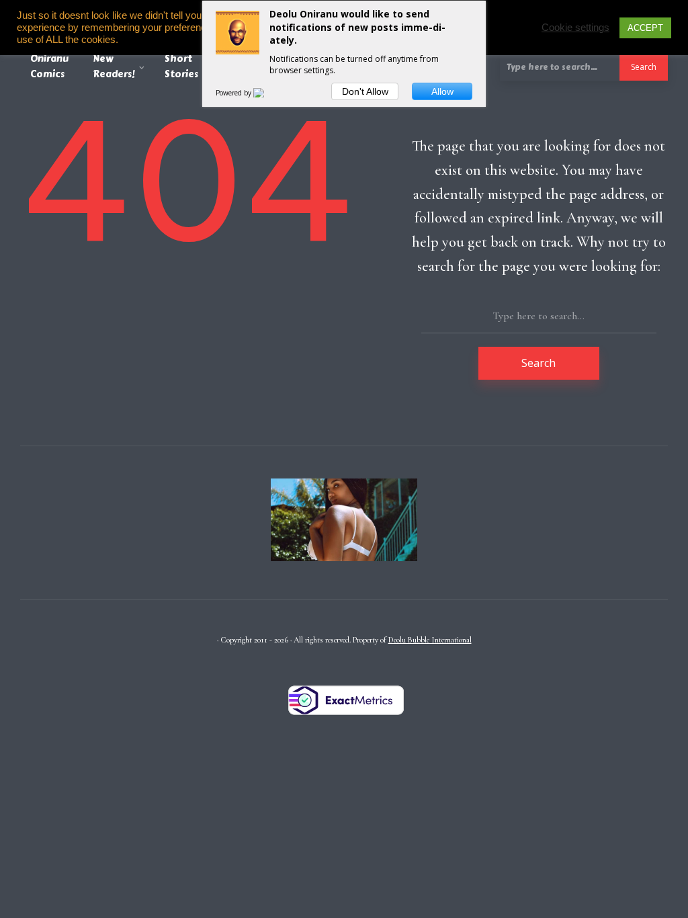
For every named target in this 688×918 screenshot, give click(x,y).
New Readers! (113, 66)
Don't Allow (365, 91)
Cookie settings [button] (575, 27)
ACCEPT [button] (645, 28)
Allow (442, 91)
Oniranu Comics (49, 66)
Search (643, 67)
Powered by (234, 92)
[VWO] (266, 92)
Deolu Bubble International (430, 639)
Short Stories (181, 66)
